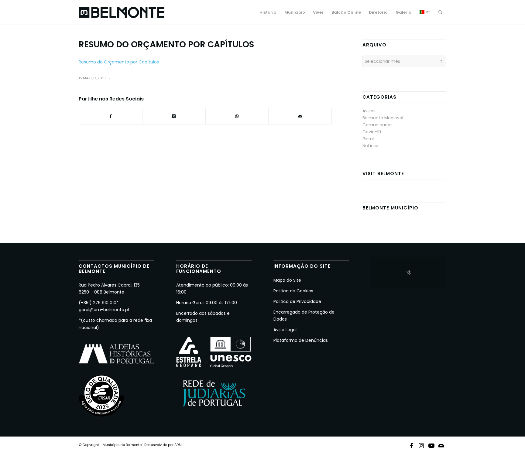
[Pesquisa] (440, 12)
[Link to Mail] (441, 444)
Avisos (369, 111)
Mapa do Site (287, 280)
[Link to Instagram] (421, 444)
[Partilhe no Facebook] (110, 116)
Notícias (370, 146)
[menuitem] (268, 12)
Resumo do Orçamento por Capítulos (119, 62)
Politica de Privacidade (297, 301)
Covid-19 (371, 132)
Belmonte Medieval (382, 118)
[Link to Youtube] (431, 444)
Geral (368, 139)
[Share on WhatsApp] (237, 116)
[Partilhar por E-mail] (300, 116)
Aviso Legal (285, 330)
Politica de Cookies (293, 291)
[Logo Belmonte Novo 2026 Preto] (121, 12)
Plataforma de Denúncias (300, 340)
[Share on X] (173, 116)
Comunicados (377, 125)
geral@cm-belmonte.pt (104, 310)
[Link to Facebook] (411, 444)
